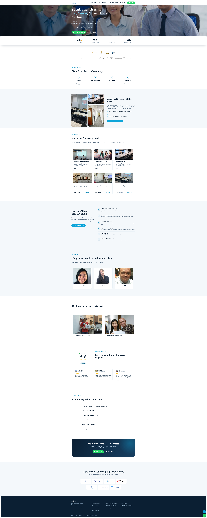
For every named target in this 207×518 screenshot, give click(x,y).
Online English (94, 508)
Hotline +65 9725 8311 (125, 503)
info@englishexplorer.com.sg (126, 505)
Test (113, 2)
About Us (93, 2)
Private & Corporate (95, 510)
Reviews (116, 2)
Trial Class (109, 2)
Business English (95, 505)
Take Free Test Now (98, 451)
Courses (98, 2)
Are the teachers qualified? (89, 424)
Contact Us (122, 2)
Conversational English (96, 503)
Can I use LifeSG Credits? (88, 410)
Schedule (104, 2)
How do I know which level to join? (90, 415)
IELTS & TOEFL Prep (95, 507)
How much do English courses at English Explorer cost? (95, 406)
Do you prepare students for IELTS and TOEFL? (93, 429)
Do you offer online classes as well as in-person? (93, 419)
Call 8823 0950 (109, 451)
